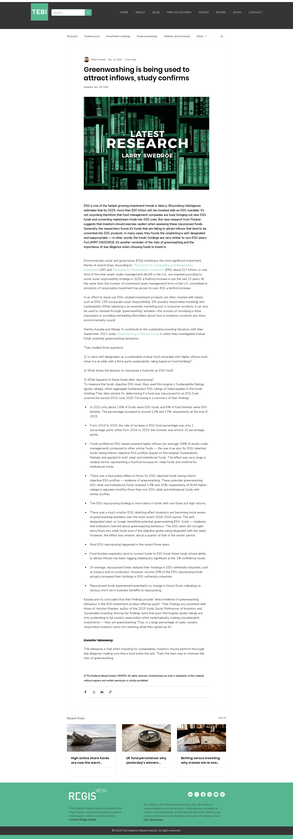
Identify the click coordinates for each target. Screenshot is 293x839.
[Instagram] (209, 794)
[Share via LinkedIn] (102, 692)
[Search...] (88, 12)
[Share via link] (110, 692)
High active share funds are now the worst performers (90, 760)
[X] (196, 794)
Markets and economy (177, 36)
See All (222, 717)
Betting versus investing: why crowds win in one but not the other (200, 760)
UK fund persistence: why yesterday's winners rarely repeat (146, 760)
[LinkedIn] (190, 794)
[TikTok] (222, 794)
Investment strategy (118, 36)
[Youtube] (216, 794)
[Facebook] (203, 794)
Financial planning (147, 36)
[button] (221, 36)
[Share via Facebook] (85, 692)
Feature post (92, 36)
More (200, 36)
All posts (72, 36)
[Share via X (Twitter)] (93, 692)
